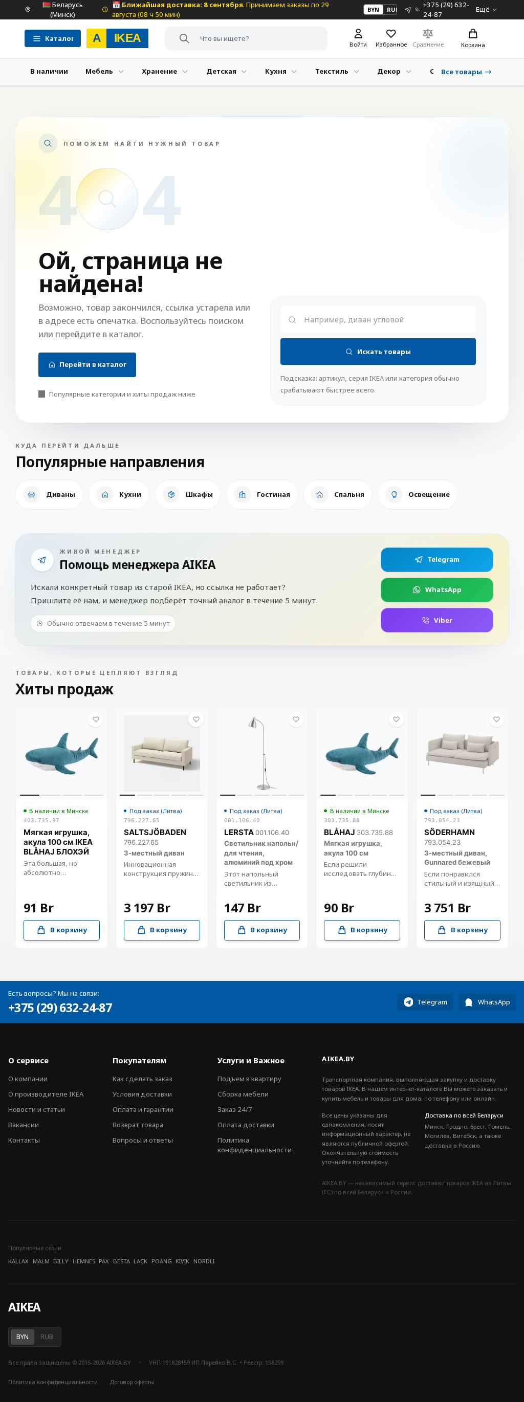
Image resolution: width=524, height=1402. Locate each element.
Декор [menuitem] (389, 71)
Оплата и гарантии (143, 1109)
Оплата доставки (245, 1124)
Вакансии (23, 1124)
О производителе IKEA (45, 1094)
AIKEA (24, 1307)
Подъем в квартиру (249, 1078)
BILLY (61, 1261)
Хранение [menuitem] (159, 71)
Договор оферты (132, 1382)
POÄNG (161, 1261)
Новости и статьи (36, 1109)
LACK (140, 1261)
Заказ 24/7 (234, 1109)
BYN (373, 9)
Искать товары (384, 351)
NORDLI (203, 1261)
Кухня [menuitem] (276, 71)
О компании (28, 1078)
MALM (41, 1261)
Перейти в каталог (92, 364)
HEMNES (84, 1261)
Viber (443, 620)
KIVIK (182, 1261)
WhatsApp (443, 589)
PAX (104, 1261)
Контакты (24, 1140)
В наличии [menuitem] (49, 71)
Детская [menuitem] (221, 71)
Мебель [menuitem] (99, 71)
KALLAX (18, 1261)
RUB (393, 9)
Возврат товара (138, 1124)
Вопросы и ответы (143, 1140)
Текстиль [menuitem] (331, 71)
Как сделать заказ (142, 1078)
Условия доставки (142, 1094)
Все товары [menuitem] (461, 71)
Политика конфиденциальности (254, 1144)
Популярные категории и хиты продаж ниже (122, 394)
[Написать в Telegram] (408, 9)
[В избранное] (95, 719)
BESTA (121, 1261)
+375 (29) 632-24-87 (60, 1008)
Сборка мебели (243, 1094)
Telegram (443, 559)
